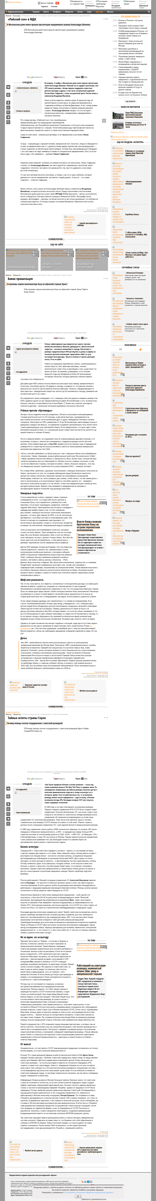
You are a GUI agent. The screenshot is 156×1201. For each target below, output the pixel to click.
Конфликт (57, 11)
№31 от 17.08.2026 (47, 3)
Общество (69, 11)
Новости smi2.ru (12, 712)
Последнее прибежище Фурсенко (116, 8)
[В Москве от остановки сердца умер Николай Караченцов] (118, 153)
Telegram (85, 1181)
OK (78, 1196)
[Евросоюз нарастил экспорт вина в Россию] (15, 686)
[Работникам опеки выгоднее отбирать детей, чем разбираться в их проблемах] (118, 283)
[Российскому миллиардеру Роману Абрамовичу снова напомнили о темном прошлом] (118, 308)
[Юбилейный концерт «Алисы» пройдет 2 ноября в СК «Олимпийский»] (118, 214)
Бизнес (80, 11)
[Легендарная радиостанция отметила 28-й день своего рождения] (118, 254)
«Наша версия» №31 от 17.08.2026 (97, 673)
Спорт (89, 11)
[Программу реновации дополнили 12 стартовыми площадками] (118, 331)
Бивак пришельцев (23, 812)
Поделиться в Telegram (8, 117)
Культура (99, 11)
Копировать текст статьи (8, 122)
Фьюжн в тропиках (23, 111)
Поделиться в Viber (8, 112)
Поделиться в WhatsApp (8, 107)
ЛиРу (91, 1181)
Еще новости (130, 101)
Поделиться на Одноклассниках (8, 103)
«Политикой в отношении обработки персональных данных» (89, 1192)
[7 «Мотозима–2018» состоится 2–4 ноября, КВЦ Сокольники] (118, 234)
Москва (110, 11)
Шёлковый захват (143, 7)
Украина (36, 11)
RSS (82, 1181)
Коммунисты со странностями (91, 8)
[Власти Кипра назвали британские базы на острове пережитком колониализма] (91, 509)
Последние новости (130, 16)
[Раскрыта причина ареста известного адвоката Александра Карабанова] (118, 388)
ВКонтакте (88, 1181)
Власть (46, 11)
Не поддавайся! (21, 372)
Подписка (44, 6)
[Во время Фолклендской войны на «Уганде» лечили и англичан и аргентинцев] (69, 224)
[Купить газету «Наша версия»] (39, 3)
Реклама (54, 6)
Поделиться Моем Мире (8, 95)
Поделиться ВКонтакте (8, 87)
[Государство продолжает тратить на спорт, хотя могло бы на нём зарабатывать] (69, 691)
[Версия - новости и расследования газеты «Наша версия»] (21, 6)
